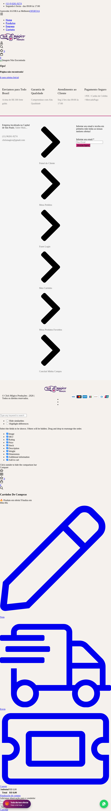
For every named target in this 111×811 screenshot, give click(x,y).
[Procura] (55, 47)
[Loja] (55, 474)
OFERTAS (34, 11)
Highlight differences (18, 423)
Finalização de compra (10, 795)
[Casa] (55, 471)
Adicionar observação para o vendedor (17, 798)
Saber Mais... (21, 127)
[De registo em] (1, 44)
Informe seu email (85, 139)
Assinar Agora (83, 145)
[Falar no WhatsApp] (104, 804)
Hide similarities (16, 421)
